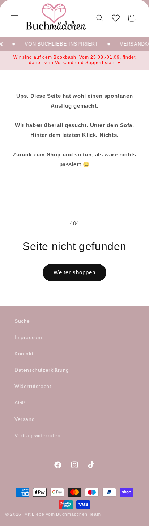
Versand (24, 419)
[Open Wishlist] (116, 18)
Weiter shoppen (74, 272)
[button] (14, 18)
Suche (22, 321)
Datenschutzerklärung (41, 370)
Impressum (28, 337)
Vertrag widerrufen (37, 435)
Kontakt (23, 353)
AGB (20, 402)
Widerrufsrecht (32, 386)
